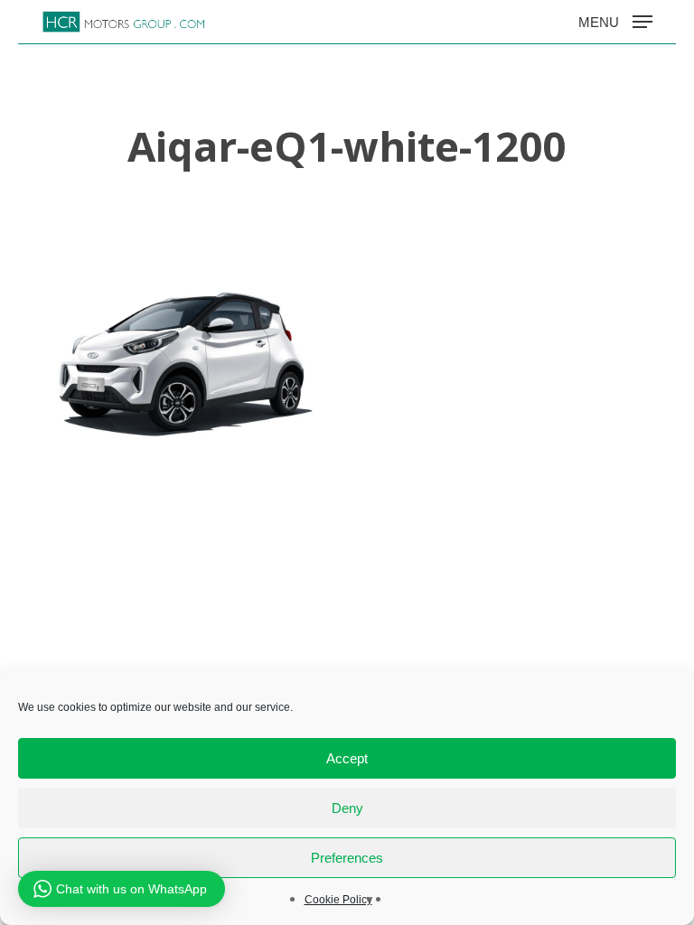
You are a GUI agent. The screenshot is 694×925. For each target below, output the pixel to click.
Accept (347, 758)
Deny (347, 808)
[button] (615, 21)
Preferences (347, 857)
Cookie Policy (338, 899)
